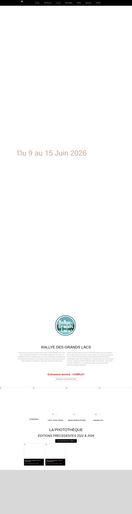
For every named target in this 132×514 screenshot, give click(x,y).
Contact (98, 3)
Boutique (88, 3)
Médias (79, 3)
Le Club (58, 3)
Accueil (37, 3)
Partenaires (68, 3)
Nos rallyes (47, 3)
